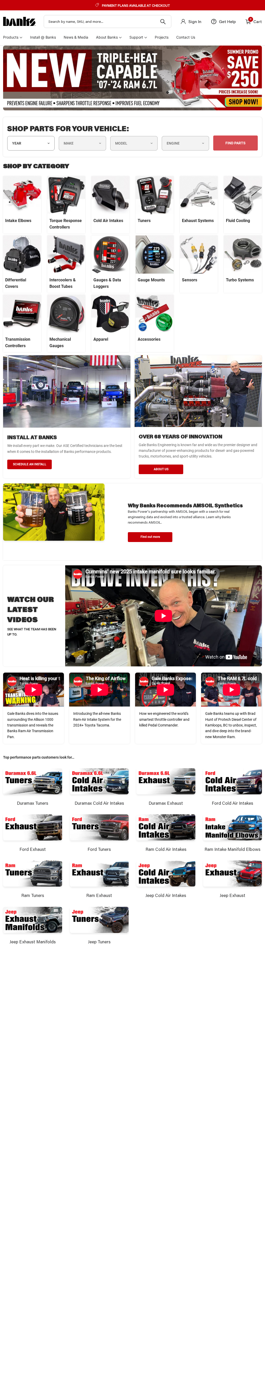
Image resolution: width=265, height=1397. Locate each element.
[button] (150, 537)
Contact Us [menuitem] (185, 37)
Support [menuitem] (136, 37)
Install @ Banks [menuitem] (43, 37)
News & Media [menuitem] (76, 37)
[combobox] (107, 21)
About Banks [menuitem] (107, 37)
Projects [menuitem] (161, 37)
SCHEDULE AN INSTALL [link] (29, 464)
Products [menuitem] (10, 37)
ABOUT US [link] (161, 469)
